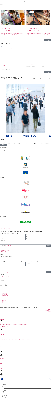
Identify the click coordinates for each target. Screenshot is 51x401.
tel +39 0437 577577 (4, 251)
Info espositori (4, 395)
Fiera (5, 390)
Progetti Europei (5, 397)
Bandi (3, 399)
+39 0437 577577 (3, 341)
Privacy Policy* (8, 245)
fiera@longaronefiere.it (4, 250)
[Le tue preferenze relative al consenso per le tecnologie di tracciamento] (49, 399)
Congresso (6, 389)
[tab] (3, 229)
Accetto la (6, 245)
